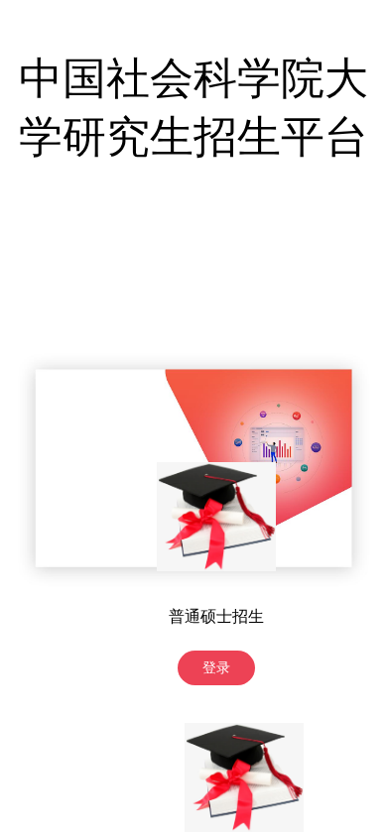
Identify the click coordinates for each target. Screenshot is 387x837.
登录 (216, 667)
